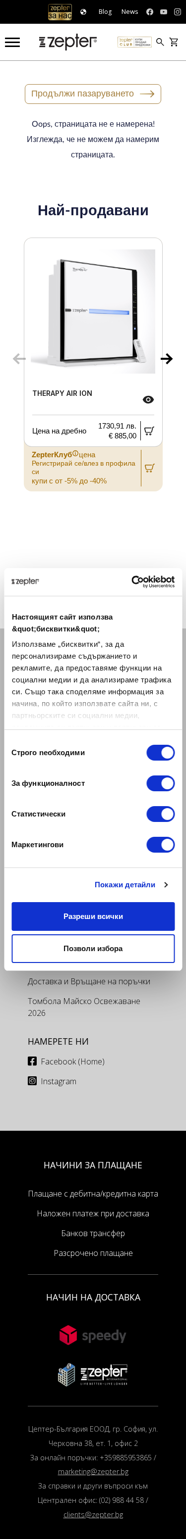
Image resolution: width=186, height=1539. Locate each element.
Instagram (58, 1081)
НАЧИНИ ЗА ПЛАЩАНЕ (93, 1165)
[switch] (160, 783)
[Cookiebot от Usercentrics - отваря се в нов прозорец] (132, 582)
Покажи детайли (125, 884)
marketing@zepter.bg (93, 1471)
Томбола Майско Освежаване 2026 (84, 1007)
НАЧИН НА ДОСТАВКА (93, 1297)
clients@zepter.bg (93, 1514)
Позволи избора (93, 948)
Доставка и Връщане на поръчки (89, 981)
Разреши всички (93, 916)
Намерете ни (58, 1041)
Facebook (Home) (73, 1061)
